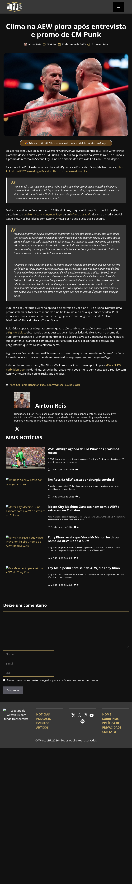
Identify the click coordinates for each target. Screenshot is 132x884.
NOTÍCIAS (43, 714)
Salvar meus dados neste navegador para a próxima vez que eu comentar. (53, 680)
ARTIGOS (42, 727)
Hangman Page (37, 384)
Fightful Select (17, 332)
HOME (106, 714)
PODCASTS (43, 719)
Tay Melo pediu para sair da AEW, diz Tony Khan (84, 568)
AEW (12, 384)
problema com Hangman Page (43, 214)
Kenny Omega (55, 384)
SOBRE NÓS (110, 719)
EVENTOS (42, 723)
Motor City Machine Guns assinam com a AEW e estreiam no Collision (83, 508)
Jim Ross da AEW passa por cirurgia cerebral (81, 479)
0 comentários (100, 44)
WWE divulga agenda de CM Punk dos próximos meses (83, 451)
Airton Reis (34, 44)
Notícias (51, 44)
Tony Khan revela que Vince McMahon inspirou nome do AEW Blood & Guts (83, 539)
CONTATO (109, 732)
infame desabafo (80, 214)
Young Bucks (72, 384)
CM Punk (21, 384)
